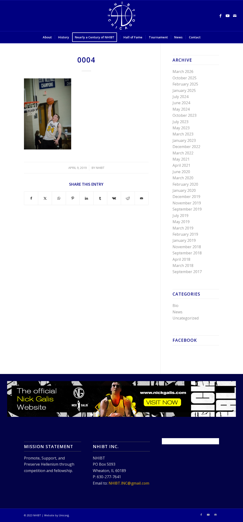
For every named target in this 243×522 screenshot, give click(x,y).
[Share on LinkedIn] (86, 198)
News (177, 312)
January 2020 (184, 190)
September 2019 (187, 209)
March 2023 (183, 134)
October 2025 (184, 78)
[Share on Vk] (114, 198)
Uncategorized (186, 318)
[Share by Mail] (141, 198)
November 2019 (187, 203)
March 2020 (183, 177)
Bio (175, 305)
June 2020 (181, 171)
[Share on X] (45, 198)
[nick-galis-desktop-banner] (121, 399)
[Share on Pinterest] (72, 198)
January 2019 (184, 240)
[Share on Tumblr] (100, 198)
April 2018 (181, 259)
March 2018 (183, 265)
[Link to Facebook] (220, 15)
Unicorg (64, 515)
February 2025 (185, 84)
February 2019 (185, 234)
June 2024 (181, 102)
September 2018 (187, 253)
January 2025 (184, 90)
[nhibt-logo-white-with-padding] (121, 15)
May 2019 (181, 221)
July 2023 (180, 121)
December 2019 (186, 196)
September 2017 (187, 271)
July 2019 (180, 215)
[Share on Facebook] (31, 198)
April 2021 (181, 165)
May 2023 (181, 127)
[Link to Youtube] (227, 15)
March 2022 (183, 153)
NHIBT (100, 168)
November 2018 (187, 246)
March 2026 (183, 71)
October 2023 (184, 115)
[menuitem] (47, 37)
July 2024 (180, 96)
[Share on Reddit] (128, 198)
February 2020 (185, 184)
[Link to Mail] (234, 15)
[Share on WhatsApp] (58, 198)
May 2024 (181, 109)
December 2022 (186, 146)
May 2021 (181, 159)
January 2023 (184, 140)
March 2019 (183, 228)
